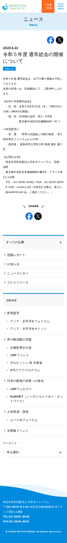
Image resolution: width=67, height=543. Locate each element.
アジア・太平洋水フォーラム (30, 321)
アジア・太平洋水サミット (28, 329)
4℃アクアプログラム (25, 370)
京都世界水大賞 (20, 347)
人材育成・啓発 (17, 412)
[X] (59, 40)
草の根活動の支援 (19, 339)
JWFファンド (19, 355)
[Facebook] (50, 40)
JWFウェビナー (21, 389)
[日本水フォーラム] (14, 6)
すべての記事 (15, 242)
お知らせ (9, 68)
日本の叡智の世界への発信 (25, 381)
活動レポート (16, 255)
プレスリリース (17, 282)
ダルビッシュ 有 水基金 (26, 362)
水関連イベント (17, 430)
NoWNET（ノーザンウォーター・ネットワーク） (36, 399)
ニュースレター (17, 273)
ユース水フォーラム (24, 420)
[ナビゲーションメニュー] (60, 6)
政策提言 (13, 313)
